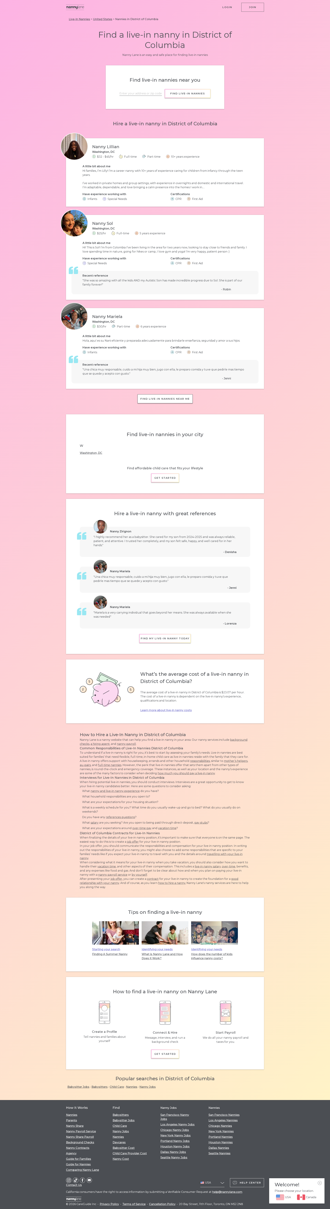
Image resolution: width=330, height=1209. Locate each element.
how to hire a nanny (171, 883)
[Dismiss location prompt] (320, 1183)
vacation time (167, 828)
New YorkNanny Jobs (175, 1135)
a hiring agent (100, 744)
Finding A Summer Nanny (110, 954)
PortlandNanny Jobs (175, 1141)
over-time (228, 866)
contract (153, 878)
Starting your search (106, 949)
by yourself (139, 874)
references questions (120, 817)
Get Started (165, 477)
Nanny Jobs (147, 1086)
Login (227, 7)
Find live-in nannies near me (165, 398)
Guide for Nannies (78, 1164)
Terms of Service (134, 1204)
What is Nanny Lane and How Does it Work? (162, 956)
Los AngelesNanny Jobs (177, 1124)
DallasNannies (218, 1148)
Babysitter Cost (124, 1148)
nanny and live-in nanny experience (115, 791)
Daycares (119, 1142)
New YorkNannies (221, 1131)
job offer (133, 841)
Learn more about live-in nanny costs (166, 710)
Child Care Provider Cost (130, 1153)
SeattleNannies (219, 1153)
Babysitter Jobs (78, 1086)
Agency (71, 1153)
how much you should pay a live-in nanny (186, 773)
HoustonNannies (220, 1142)
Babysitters (99, 1086)
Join (252, 7)
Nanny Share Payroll (80, 1137)
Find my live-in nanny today (165, 638)
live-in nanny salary (208, 866)
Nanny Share (75, 1126)
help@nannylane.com (227, 1192)
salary (94, 822)
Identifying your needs (157, 949)
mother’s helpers (236, 761)
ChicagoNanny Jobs (174, 1130)
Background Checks (80, 1142)
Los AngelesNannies (223, 1120)
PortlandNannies (220, 1137)
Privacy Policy (109, 1204)
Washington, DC (91, 453)
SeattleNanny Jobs (173, 1157)
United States (102, 19)
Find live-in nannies (187, 93)
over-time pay (141, 828)
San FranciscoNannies (224, 1115)
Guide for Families (78, 1159)
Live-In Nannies (79, 19)
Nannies (131, 1086)
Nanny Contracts (77, 1148)
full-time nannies (109, 765)
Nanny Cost (121, 1159)
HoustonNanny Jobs (175, 1146)
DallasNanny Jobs (173, 1152)
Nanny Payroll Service (81, 1131)
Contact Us (74, 1185)
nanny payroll (126, 744)
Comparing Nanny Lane (82, 1170)
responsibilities (200, 761)
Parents (71, 1120)
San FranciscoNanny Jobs (174, 1117)
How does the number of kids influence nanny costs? (212, 956)
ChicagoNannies (220, 1126)
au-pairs (85, 765)
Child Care (117, 1086)
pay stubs (201, 822)
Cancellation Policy (162, 1204)
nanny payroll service (112, 874)
